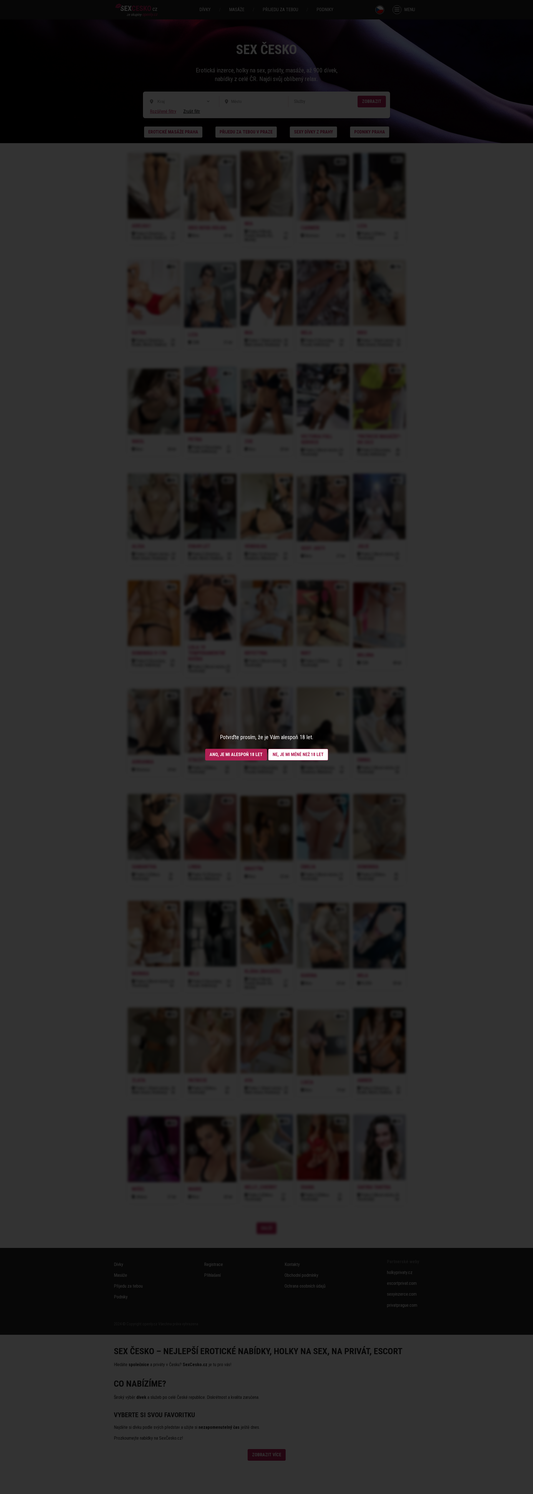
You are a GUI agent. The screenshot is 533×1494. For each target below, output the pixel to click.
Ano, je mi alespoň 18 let (236, 754)
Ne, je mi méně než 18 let (298, 754)
